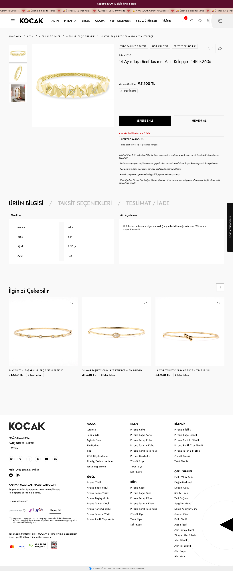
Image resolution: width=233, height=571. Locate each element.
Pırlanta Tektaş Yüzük (97, 493)
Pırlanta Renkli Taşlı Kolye (143, 451)
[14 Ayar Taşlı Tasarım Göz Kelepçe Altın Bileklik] (116, 331)
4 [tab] (137, 382)
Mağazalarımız (19, 438)
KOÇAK (91, 423)
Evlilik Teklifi (180, 519)
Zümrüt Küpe (137, 514)
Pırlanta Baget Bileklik (185, 435)
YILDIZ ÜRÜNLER (146, 21)
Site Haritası (93, 445)
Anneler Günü (181, 514)
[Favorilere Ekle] (210, 48)
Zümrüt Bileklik (182, 456)
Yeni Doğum (181, 498)
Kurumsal (91, 429)
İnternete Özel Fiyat (128, 84)
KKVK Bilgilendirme (97, 456)
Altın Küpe (179, 556)
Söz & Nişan (181, 493)
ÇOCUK (99, 21)
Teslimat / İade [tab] (147, 203)
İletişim (14, 448)
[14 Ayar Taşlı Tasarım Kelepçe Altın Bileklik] (43, 331)
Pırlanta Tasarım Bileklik (187, 451)
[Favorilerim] (200, 21)
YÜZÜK (90, 476)
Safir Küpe (136, 524)
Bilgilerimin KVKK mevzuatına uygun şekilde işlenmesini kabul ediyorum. (45, 520)
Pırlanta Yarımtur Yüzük (98, 509)
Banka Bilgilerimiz (96, 466)
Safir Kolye (136, 472)
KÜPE (133, 482)
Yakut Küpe (136, 519)
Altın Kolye (180, 551)
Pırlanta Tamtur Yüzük (97, 503)
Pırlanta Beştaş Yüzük (97, 498)
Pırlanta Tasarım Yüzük (98, 514)
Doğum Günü (181, 487)
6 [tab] (210, 382)
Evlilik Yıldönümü (183, 477)
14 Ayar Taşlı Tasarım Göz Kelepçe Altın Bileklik (112, 370)
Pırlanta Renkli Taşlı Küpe (143, 509)
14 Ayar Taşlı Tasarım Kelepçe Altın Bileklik (36, 370)
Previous (206, 287)
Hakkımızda (92, 435)
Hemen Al (199, 120)
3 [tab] (100, 382)
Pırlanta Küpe (137, 487)
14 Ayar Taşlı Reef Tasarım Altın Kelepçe (127, 36)
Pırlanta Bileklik (182, 429)
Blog (88, 451)
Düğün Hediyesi (183, 482)
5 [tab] (173, 382)
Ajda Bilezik (180, 524)
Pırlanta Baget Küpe (140, 493)
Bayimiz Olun (93, 440)
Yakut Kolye (136, 466)
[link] (12, 459)
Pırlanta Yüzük (93, 482)
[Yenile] (24, 510)
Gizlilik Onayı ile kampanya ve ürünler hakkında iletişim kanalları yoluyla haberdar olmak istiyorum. (42, 519)
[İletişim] (13, 21)
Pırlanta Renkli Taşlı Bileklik (188, 445)
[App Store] (11, 475)
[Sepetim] (220, 21)
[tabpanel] (116, 240)
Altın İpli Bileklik (182, 546)
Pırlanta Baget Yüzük (97, 487)
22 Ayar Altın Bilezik (185, 535)
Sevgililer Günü (182, 503)
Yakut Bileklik (181, 461)
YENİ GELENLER (120, 21)
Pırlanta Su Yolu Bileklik (186, 440)
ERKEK (86, 21)
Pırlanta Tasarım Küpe (142, 503)
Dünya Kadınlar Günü (185, 509)
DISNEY (167, 21)
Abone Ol (55, 510)
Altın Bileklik (180, 540)
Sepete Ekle (144, 120)
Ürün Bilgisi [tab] (26, 203)
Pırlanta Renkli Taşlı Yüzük (100, 519)
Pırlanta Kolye (137, 429)
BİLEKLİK (179, 423)
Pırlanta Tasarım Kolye (142, 445)
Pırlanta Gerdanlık (140, 456)
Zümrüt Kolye (137, 461)
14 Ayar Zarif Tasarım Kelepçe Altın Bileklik (182, 370)
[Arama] (192, 21)
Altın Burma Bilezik (184, 530)
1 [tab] (27, 382)
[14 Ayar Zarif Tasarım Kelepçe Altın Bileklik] (189, 331)
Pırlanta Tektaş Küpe (141, 498)
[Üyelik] (208, 21)
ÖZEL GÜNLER (183, 471)
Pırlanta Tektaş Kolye (141, 440)
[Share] (219, 48)
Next (220, 287)
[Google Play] (18, 475)
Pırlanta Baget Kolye (141, 435)
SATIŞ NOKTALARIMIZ (21, 443)
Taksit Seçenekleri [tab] (85, 203)
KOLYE (134, 423)
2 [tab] (63, 382)
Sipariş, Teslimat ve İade (99, 461)
